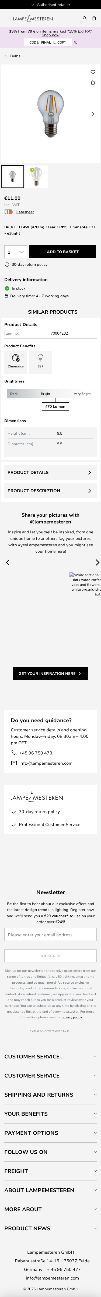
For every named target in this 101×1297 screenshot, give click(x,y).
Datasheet (25, 211)
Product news (27, 1228)
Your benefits (26, 1113)
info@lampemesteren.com (45, 763)
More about (23, 1209)
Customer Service (32, 1056)
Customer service (32, 1075)
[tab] (50, 1056)
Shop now (51, 34)
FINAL (47, 42)
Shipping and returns (38, 1094)
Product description (34, 491)
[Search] (85, 18)
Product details (28, 472)
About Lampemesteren (39, 1190)
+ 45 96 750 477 (64, 1269)
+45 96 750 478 (35, 753)
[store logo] (36, 18)
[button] (12, 176)
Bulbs (15, 55)
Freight (16, 1171)
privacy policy (71, 1017)
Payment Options (31, 1132)
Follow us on (26, 1152)
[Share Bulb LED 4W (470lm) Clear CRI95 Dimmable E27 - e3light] (93, 82)
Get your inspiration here (47, 673)
